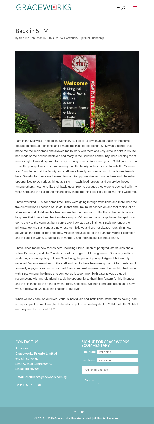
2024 (59, 38)
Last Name (89, 360)
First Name (89, 352)
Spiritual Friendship (92, 38)
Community (71, 38)
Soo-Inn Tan (27, 38)
